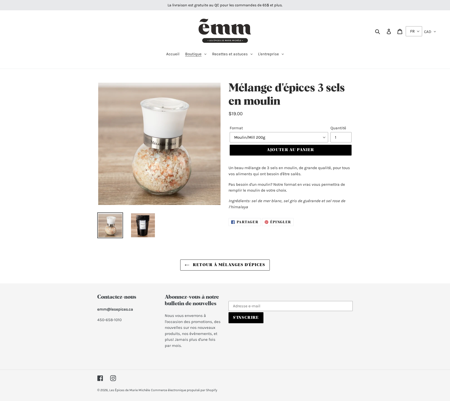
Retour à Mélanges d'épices (228, 265)
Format (236, 128)
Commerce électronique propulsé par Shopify (184, 390)
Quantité (338, 128)
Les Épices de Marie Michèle (129, 390)
